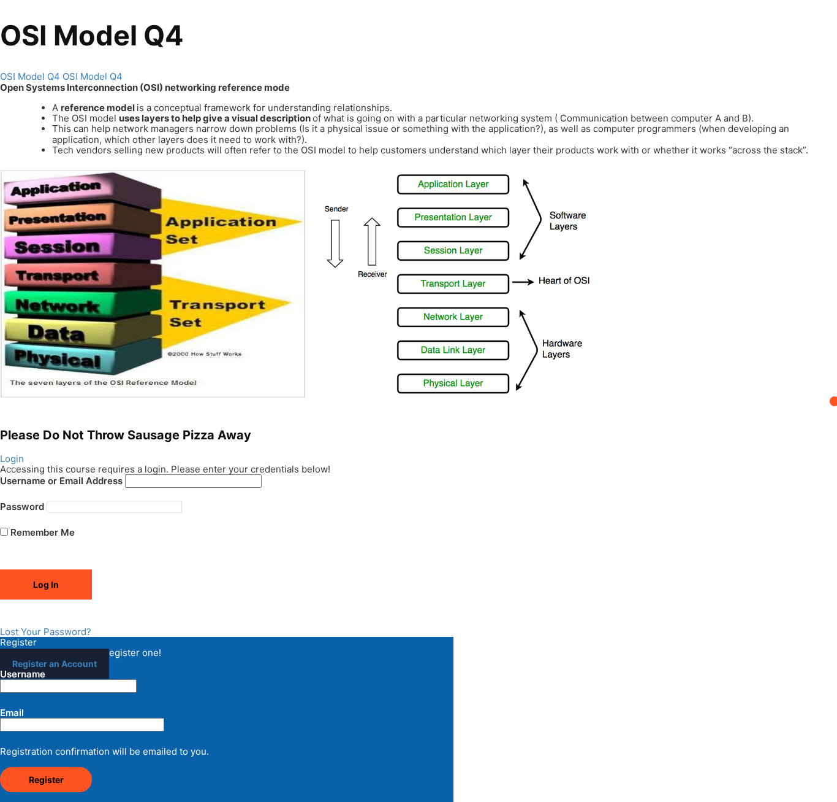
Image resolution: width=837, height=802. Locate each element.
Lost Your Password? (45, 632)
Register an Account (54, 663)
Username (22, 674)
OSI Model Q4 (30, 76)
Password (22, 506)
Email (12, 713)
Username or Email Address (61, 481)
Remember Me (41, 532)
